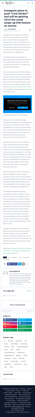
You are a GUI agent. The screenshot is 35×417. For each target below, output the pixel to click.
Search (6, 344)
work (5, 367)
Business (10, 341)
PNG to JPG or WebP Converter (22, 404)
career (6, 349)
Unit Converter (11, 400)
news (20, 257)
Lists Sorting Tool (9, 398)
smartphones (17, 364)
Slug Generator (27, 392)
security (23, 361)
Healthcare (19, 341)
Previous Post (6, 310)
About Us (29, 388)
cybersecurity (21, 352)
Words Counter (8, 392)
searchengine (14, 361)
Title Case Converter (24, 394)
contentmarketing (9, 352)
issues (14, 358)
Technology (6, 259)
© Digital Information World (10, 388)
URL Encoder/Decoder (10, 396)
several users (22, 87)
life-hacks (21, 358)
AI (4, 341)
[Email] (23, 264)
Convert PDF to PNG (24, 402)
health (25, 355)
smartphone (7, 364)
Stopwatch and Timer (11, 402)
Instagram (14, 257)
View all (29, 290)
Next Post (29, 310)
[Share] (29, 30)
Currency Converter (22, 400)
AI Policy (18, 390)
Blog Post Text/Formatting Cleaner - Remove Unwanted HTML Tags (18, 407)
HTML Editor (17, 392)
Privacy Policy (10, 390)
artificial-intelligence (22, 346)
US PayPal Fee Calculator (23, 398)
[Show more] (26, 264)
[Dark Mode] (28, 3)
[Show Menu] (2, 3)
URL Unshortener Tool (17, 410)
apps (9, 257)
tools (25, 364)
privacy (6, 361)
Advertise (22, 388)
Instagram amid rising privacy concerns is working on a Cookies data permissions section (17, 251)
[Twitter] (19, 264)
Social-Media (26, 257)
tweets (11, 87)
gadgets (18, 355)
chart (11, 349)
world (11, 367)
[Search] (32, 3)
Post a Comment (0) (17, 305)
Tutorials (6, 346)
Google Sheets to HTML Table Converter (17, 412)
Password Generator (11, 394)
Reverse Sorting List (25, 396)
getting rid (26, 89)
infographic (7, 358)
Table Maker (7, 404)
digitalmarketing (9, 355)
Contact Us (25, 390)
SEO (25, 341)
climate (18, 349)
